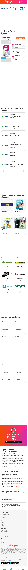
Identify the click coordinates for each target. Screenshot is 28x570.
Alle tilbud (3, 517)
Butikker (5, 4)
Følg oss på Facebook (6, 531)
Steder (14, 4)
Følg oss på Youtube (5, 534)
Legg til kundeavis (5, 524)
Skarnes (4, 475)
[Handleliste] (22, 2)
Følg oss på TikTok (5, 536)
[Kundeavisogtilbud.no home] (9, 1)
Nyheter (2, 525)
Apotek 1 (10, 4)
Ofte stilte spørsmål (5, 514)
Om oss (2, 522)
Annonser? (3, 515)
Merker (2, 519)
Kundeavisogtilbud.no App (6, 520)
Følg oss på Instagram (5, 533)
